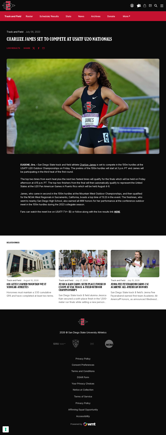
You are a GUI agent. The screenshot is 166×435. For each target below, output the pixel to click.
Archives (96, 16)
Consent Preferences (83, 364)
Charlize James (88, 164)
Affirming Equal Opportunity (83, 409)
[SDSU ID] (132, 5)
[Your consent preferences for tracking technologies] (6, 429)
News (81, 16)
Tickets (139, 5)
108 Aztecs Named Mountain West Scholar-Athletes (26, 286)
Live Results (13, 48)
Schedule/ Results (49, 16)
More (125, 16)
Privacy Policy (83, 358)
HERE (117, 211)
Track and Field (15, 31)
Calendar (150, 5)
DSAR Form (83, 377)
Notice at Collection (83, 389)
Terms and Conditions (83, 371)
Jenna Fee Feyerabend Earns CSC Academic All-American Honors (130, 286)
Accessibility (83, 416)
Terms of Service (83, 396)
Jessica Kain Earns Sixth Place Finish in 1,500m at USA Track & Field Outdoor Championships (82, 287)
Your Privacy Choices (83, 383)
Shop (144, 5)
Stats (68, 16)
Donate (111, 16)
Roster (29, 16)
